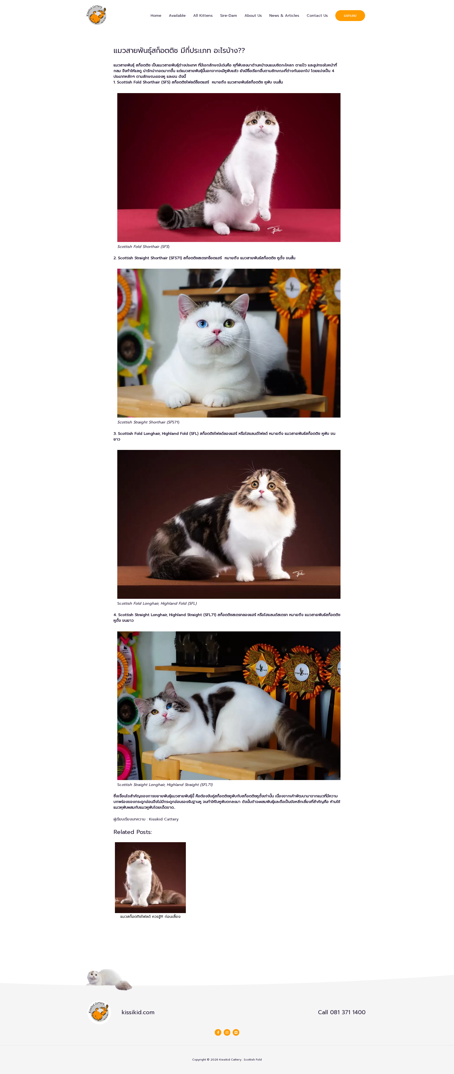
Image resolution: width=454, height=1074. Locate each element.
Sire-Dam (228, 15)
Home (156, 15)
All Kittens (203, 15)
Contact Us (317, 15)
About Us (253, 15)
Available (177, 15)
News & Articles (284, 15)
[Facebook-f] (218, 1032)
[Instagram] (227, 1032)
